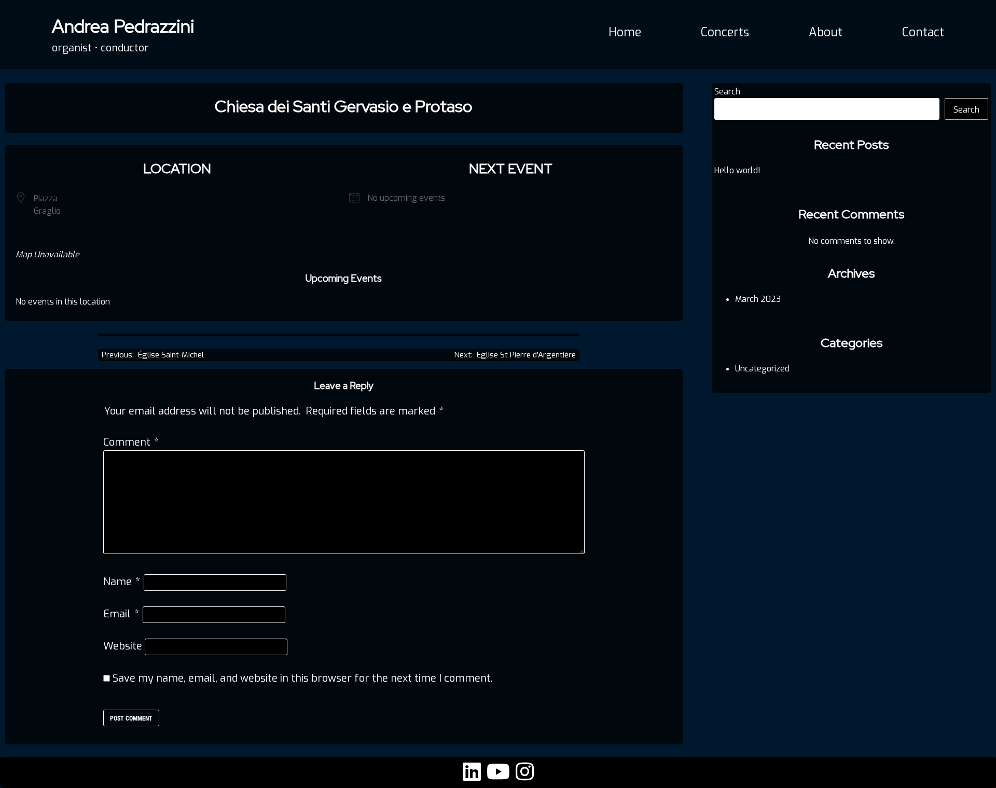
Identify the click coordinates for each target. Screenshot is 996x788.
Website (122, 646)
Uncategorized (762, 368)
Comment (131, 442)
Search (727, 91)
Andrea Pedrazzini (123, 26)
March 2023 (758, 299)
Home (624, 32)
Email (121, 614)
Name (121, 582)
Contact (923, 32)
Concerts (725, 32)
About (825, 32)
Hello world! (737, 170)
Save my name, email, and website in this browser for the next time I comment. (303, 678)
